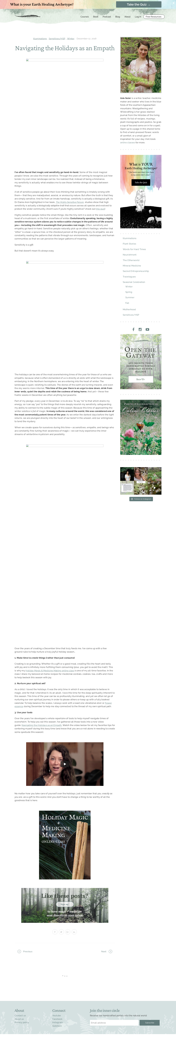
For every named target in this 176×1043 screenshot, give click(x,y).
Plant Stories (129, 243)
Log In (138, 16)
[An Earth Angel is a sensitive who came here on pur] (154, 488)
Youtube (56, 1015)
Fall (127, 303)
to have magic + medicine (65, 911)
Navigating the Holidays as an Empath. (42, 725)
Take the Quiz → (138, 4)
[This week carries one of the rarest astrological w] (141, 488)
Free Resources (153, 16)
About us (19, 1019)
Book (95, 16)
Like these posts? (64, 895)
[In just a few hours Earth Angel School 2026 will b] (141, 474)
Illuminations (40, 38)
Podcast (107, 16)
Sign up (65, 904)
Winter (70, 38)
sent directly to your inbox (65, 915)
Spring (128, 292)
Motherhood (129, 309)
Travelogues (129, 276)
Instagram (57, 1022)
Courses (85, 16)
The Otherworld (131, 260)
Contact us (20, 1015)
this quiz (100, 209)
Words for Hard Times (134, 249)
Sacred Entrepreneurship (136, 271)
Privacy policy (22, 1022)
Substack (57, 1026)
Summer (129, 297)
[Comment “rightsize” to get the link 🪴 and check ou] (127, 474)
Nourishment (130, 254)
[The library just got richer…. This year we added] (154, 474)
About (127, 16)
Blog (117, 16)
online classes (127, 142)
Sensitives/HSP (57, 38)
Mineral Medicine (132, 265)
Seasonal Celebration (134, 282)
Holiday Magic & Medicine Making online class (50, 670)
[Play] (64, 764)
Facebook (57, 1019)
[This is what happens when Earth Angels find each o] (127, 488)
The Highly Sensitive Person (70, 202)
